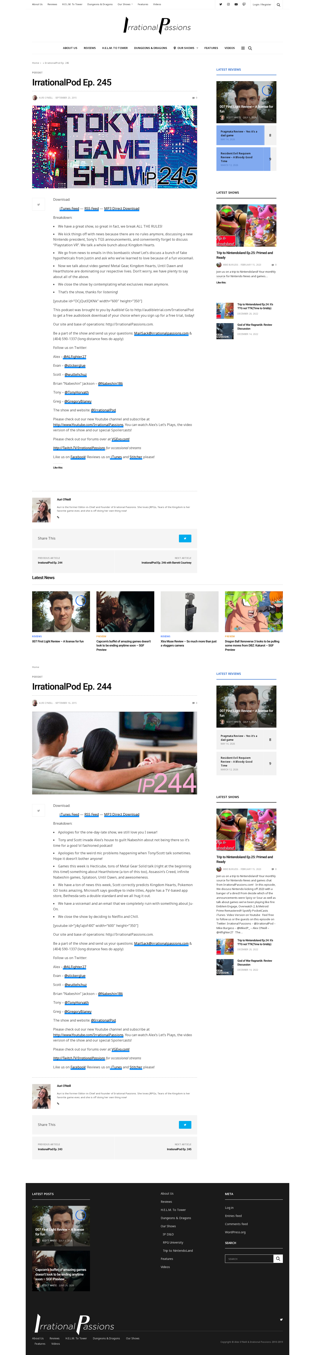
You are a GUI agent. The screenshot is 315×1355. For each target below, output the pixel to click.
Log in (229, 1208)
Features (143, 4)
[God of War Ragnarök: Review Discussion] (225, 331)
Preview (101, 636)
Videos (157, 4)
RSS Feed (91, 208)
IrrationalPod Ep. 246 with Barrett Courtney (166, 562)
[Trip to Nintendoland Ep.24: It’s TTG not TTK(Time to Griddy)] (225, 311)
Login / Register (262, 4)
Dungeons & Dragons (100, 4)
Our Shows (124, 4)
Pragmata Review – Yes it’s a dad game (239, 133)
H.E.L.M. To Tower (72, 4)
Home (35, 62)
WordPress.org (235, 1232)
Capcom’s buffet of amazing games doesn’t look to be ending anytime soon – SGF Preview (123, 646)
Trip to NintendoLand (178, 1251)
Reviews (52, 4)
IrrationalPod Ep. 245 (179, 1149)
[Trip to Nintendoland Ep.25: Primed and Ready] (246, 225)
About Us (37, 4)
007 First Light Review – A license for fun (58, 641)
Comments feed (236, 1224)
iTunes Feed (69, 208)
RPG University (173, 1242)
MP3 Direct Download (121, 208)
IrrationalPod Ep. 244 (50, 562)
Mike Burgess (230, 264)
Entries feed (233, 1216)
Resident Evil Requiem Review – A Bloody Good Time (236, 157)
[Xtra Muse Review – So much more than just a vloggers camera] (190, 611)
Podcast (37, 72)
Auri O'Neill (46, 97)
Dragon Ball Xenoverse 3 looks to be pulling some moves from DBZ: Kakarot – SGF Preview (252, 646)
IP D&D (168, 1234)
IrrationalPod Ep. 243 (50, 1149)
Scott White (233, 117)
